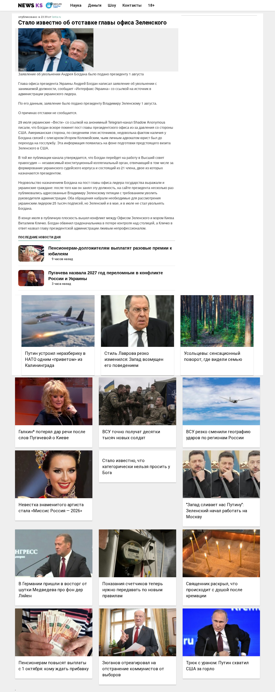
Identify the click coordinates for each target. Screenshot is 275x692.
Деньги (94, 5)
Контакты (132, 5)
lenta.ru (56, 17)
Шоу (112, 5)
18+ (151, 5)
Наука (75, 5)
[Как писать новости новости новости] (30, 5)
